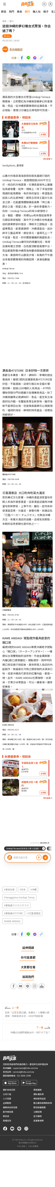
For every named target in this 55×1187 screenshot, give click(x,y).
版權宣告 (7, 1120)
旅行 (27, 11)
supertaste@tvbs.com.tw (25, 1068)
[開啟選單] (4, 4)
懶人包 (37, 11)
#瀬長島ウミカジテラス (16, 905)
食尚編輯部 (16, 49)
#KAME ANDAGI (12, 921)
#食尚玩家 (9, 889)
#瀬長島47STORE (13, 913)
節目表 (6, 1116)
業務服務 (37, 1089)
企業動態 (7, 1102)
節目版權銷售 (39, 1107)
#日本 (23, 889)
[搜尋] (44, 4)
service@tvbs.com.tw (23, 1071)
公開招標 (37, 1111)
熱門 (11, 11)
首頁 (4, 21)
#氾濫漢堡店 (34, 913)
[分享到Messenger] (34, 57)
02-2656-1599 (24, 1075)
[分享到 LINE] (28, 57)
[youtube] (12, 1128)
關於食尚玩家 (9, 1089)
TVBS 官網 (21, 1146)
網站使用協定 (39, 1098)
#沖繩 (33, 889)
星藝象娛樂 (38, 1120)
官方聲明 (37, 1116)
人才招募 (7, 1098)
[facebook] (5, 1128)
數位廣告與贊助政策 (42, 1102)
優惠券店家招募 (10, 1107)
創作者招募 (8, 1111)
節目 (3, 11)
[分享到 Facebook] (21, 57)
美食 (19, 11)
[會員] (50, 4)
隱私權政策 (38, 1094)
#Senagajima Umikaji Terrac (19, 897)
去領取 (43, 134)
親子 (46, 11)
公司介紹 (7, 1094)
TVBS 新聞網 (33, 1146)
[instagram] (26, 1128)
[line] (19, 1128)
